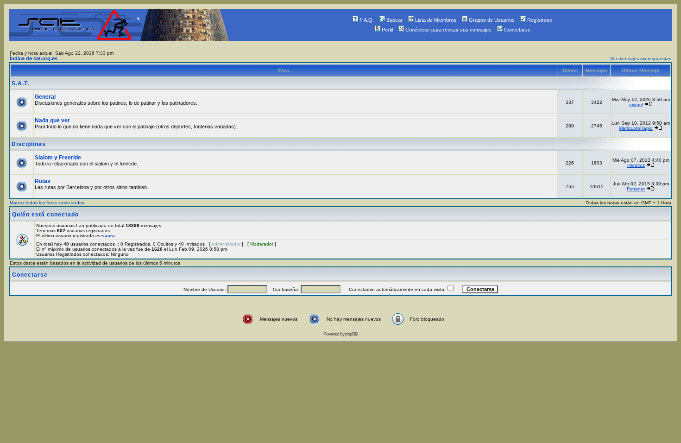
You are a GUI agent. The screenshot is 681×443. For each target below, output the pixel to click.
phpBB (351, 333)
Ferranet (636, 188)
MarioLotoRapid (636, 128)
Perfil (387, 29)
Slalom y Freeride (58, 157)
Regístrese (539, 20)
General (45, 97)
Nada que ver (52, 120)
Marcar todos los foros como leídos (47, 202)
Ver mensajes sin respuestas (640, 58)
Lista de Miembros (435, 20)
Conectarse (517, 29)
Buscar (394, 20)
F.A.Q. (366, 20)
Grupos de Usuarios (492, 20)
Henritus (636, 165)
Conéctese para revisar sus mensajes (448, 29)
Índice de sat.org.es (33, 58)
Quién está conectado (45, 214)
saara (108, 235)
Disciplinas (29, 144)
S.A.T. (20, 83)
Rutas (42, 181)
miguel (636, 104)
